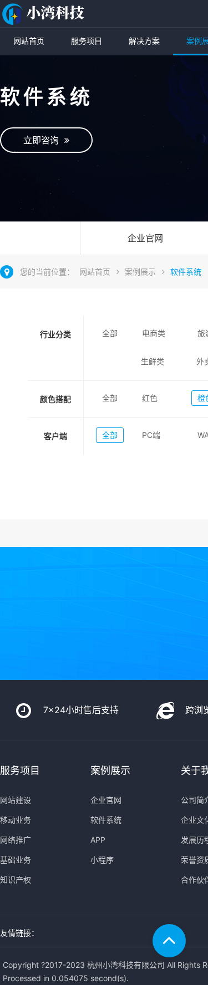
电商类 (153, 333)
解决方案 (144, 40)
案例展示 (140, 271)
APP (97, 839)
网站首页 (28, 40)
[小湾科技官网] (44, 13)
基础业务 (15, 859)
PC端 (151, 435)
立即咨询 (43, 140)
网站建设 (15, 799)
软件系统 (185, 271)
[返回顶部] (169, 940)
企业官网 (105, 799)
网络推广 (15, 839)
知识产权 (15, 879)
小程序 (102, 859)
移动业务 (15, 819)
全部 (110, 333)
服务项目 (86, 40)
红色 (150, 398)
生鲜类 (152, 361)
